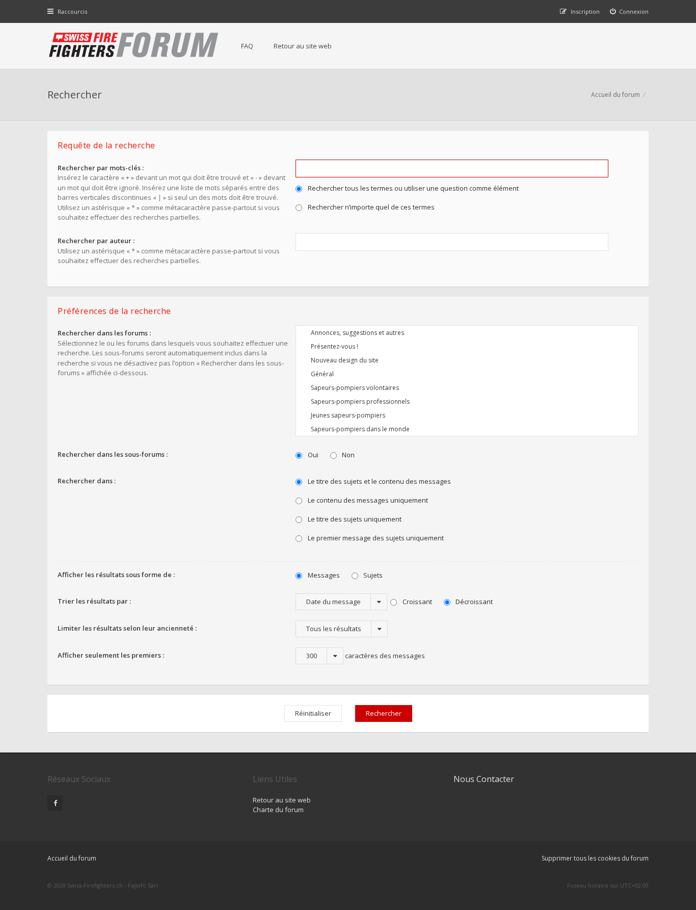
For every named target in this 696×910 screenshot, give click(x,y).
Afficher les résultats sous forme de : (116, 574)
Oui (312, 454)
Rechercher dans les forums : (104, 332)
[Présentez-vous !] (467, 346)
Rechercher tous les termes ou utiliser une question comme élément (412, 188)
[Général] (467, 374)
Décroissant (473, 601)
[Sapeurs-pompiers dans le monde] (467, 429)
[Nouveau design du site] (467, 360)
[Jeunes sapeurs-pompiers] (467, 415)
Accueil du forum (615, 94)
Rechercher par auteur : (96, 240)
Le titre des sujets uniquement (353, 519)
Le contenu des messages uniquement (367, 500)
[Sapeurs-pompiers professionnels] (467, 401)
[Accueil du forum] (134, 46)
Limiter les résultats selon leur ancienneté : (127, 628)
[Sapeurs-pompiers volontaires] (467, 388)
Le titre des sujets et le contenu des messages (378, 481)
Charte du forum (278, 809)
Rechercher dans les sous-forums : (113, 454)
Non (347, 454)
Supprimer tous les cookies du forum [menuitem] (595, 858)
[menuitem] (629, 11)
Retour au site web (303, 45)
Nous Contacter (483, 779)
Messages (323, 575)
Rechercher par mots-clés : (101, 167)
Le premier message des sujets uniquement (375, 537)
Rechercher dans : (87, 480)
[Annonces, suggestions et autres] (467, 333)
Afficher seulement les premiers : (111, 655)
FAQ (247, 45)
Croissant (416, 601)
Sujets (372, 575)
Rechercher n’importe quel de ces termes (370, 207)
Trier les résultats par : (94, 601)
